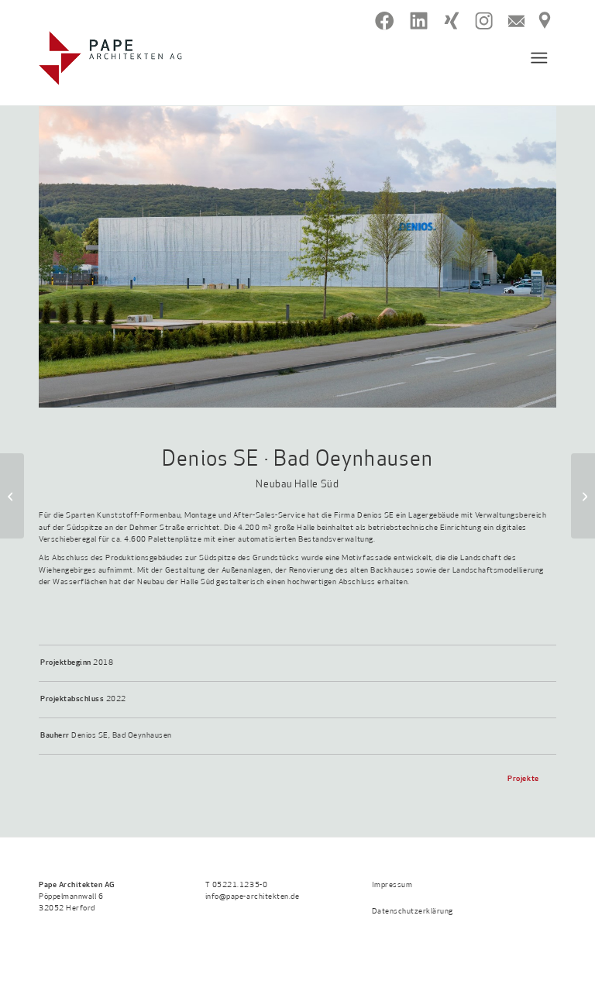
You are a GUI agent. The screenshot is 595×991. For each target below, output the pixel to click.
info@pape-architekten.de (252, 897)
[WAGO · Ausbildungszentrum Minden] (12, 496)
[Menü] (532, 58)
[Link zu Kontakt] (516, 21)
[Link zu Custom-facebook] (384, 21)
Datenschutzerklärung (412, 911)
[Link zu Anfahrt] (544, 21)
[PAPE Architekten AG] (111, 58)
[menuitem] (532, 58)
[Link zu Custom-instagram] (484, 21)
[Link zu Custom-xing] (451, 21)
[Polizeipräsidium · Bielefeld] (583, 496)
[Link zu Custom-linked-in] (419, 21)
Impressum (392, 885)
